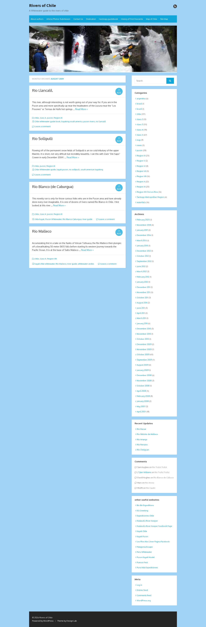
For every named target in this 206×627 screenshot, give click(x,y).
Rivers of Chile (42, 5)
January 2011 (142, 323)
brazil (139, 109)
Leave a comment (42, 126)
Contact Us (78, 19)
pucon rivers (89, 121)
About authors (37, 19)
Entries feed (142, 590)
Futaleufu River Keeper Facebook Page (154, 526)
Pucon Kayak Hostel (146, 557)
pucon (50, 118)
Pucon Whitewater (53, 219)
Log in (139, 585)
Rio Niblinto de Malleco (147, 434)
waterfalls (141, 202)
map (139, 140)
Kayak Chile (142, 531)
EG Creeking (142, 510)
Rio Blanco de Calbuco (164, 477)
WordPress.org (144, 600)
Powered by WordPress (43, 621)
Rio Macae (141, 429)
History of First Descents (132, 19)
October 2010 (143, 339)
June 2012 (141, 266)
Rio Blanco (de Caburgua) (52, 186)
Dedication (91, 19)
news (139, 145)
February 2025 (143, 219)
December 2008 (144, 375)
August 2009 (142, 365)
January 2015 (142, 245)
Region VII (141, 171)
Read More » (81, 109)
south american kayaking (92, 169)
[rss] (175, 6)
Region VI (141, 166)
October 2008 (143, 385)
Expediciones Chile (145, 515)
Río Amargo (142, 439)
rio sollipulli (74, 169)
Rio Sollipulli (42, 138)
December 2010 (144, 328)
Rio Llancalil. (42, 90)
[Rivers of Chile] (103, 49)
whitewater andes (86, 264)
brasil (139, 103)
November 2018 (144, 225)
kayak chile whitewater (45, 264)
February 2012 (143, 277)
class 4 (43, 118)
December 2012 (144, 251)
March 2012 (142, 271)
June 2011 (141, 308)
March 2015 (142, 240)
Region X (141, 181)
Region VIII (52, 258)
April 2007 (141, 411)
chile (37, 118)
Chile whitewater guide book (47, 121)
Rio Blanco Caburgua (72, 219)
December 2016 (144, 235)
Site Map (164, 19)
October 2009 (143, 354)
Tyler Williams (144, 472)
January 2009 (143, 370)
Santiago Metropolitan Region (150, 197)
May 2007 (141, 406)
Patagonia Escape (145, 547)
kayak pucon (62, 169)
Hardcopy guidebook (108, 19)
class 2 (140, 119)
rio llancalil (101, 121)
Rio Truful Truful (159, 467)
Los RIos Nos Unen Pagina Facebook (153, 541)
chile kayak (39, 219)
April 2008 (141, 391)
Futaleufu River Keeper (147, 521)
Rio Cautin (150, 488)
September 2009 (144, 360)
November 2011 (143, 292)
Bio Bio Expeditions (145, 505)
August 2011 (142, 302)
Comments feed (144, 595)
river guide (87, 219)
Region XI (141, 186)
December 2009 (144, 344)
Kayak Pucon (142, 536)
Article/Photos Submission (58, 19)
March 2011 (141, 318)
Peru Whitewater (144, 552)
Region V (141, 161)
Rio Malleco (41, 231)
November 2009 (144, 349)
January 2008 (143, 401)
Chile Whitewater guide (45, 169)
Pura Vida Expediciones (147, 567)
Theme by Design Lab (67, 621)
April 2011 (141, 313)
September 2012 (144, 261)
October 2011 (142, 297)
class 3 (140, 124)
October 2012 (143, 256)
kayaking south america (71, 121)
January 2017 (142, 230)
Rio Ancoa (149, 482)
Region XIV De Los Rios (147, 192)
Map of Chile (151, 19)
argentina (141, 98)
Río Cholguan (143, 449)
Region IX (58, 118)
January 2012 (142, 282)
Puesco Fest (142, 562)
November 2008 (144, 380)
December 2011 (143, 287)
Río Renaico (142, 444)
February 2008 (143, 396)
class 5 (140, 135)
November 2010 (144, 334)
